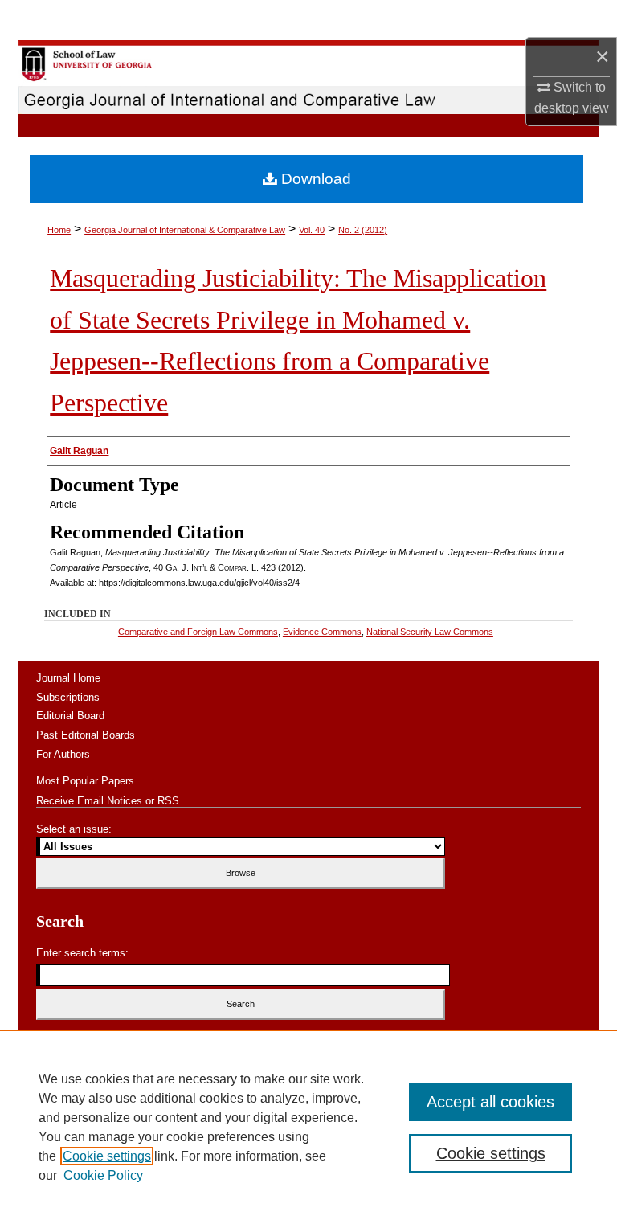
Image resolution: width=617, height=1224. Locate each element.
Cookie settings (107, 1156)
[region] (308, 1127)
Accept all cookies (490, 1102)
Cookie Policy (103, 1175)
